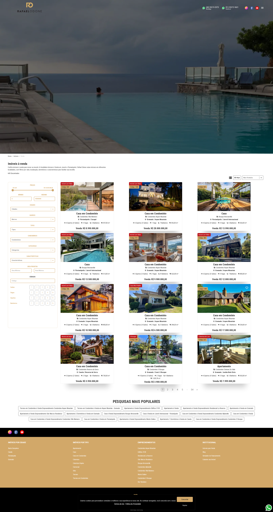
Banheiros (13, 303)
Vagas (12, 292)
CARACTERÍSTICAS (32, 256)
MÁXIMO (44, 195)
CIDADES (32, 205)
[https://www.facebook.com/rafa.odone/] (251, 8)
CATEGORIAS (32, 246)
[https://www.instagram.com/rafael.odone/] (246, 8)
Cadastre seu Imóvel (209, 460)
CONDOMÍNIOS (32, 236)
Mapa (238, 177)
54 (192, 389)
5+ (53, 287)
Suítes (12, 287)
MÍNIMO (20, 195)
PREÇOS (32, 185)
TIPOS (32, 225)
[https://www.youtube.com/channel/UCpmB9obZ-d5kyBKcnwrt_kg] (257, 8)
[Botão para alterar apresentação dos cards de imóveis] (230, 177)
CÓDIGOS (32, 277)
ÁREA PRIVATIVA (32, 266)
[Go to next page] (197, 390)
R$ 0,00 (15, 188)
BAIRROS (32, 215)
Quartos (13, 298)
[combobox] (243, 178)
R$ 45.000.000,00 (48, 188)
